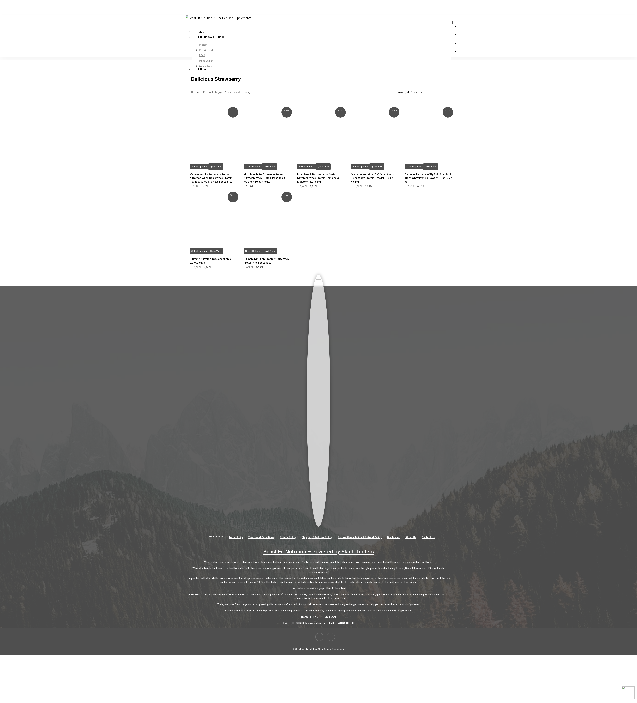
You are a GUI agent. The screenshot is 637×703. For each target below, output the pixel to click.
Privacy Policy (288, 537)
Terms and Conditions (261, 537)
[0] (187, 23)
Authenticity (236, 537)
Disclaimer (393, 537)
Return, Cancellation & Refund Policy (360, 537)
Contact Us (428, 537)
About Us (410, 537)
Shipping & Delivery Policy (317, 537)
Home (195, 92)
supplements (321, 572)
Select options (199, 166)
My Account (216, 536)
